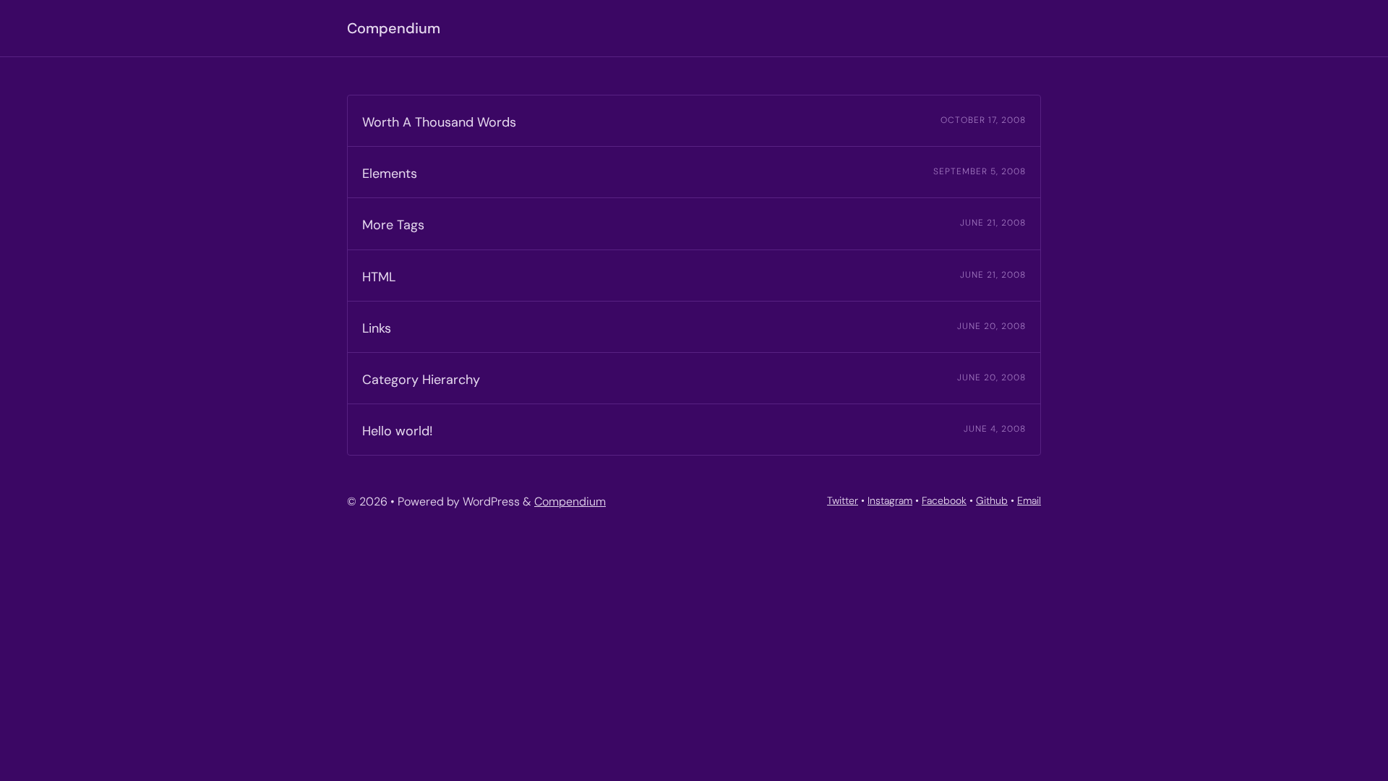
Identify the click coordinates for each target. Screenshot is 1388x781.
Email (1029, 500)
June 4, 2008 (995, 429)
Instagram (890, 500)
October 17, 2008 (983, 120)
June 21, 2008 (993, 223)
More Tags (393, 225)
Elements (389, 173)
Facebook (944, 500)
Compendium (393, 28)
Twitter (842, 500)
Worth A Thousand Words (439, 122)
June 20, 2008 (991, 326)
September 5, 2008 (979, 171)
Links (376, 328)
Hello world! (397, 431)
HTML (378, 277)
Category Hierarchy (421, 379)
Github (992, 500)
